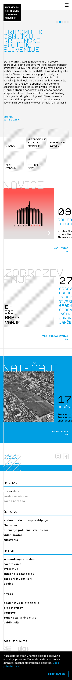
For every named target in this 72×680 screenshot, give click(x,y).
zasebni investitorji (18, 579)
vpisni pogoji (13, 535)
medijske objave (15, 496)
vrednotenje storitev (19, 559)
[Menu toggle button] (67, 5)
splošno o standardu (18, 574)
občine (8, 583)
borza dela (11, 491)
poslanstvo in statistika (21, 603)
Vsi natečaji (59, 431)
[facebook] (66, 456)
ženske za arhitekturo (20, 617)
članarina (10, 525)
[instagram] (58, 456)
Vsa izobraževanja (55, 335)
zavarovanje (12, 564)
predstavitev (13, 608)
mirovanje (10, 540)
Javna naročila (14, 501)
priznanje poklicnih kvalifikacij (26, 530)
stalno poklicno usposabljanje (25, 520)
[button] (57, 22)
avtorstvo (10, 569)
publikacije (11, 622)
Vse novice (61, 248)
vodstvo (9, 613)
